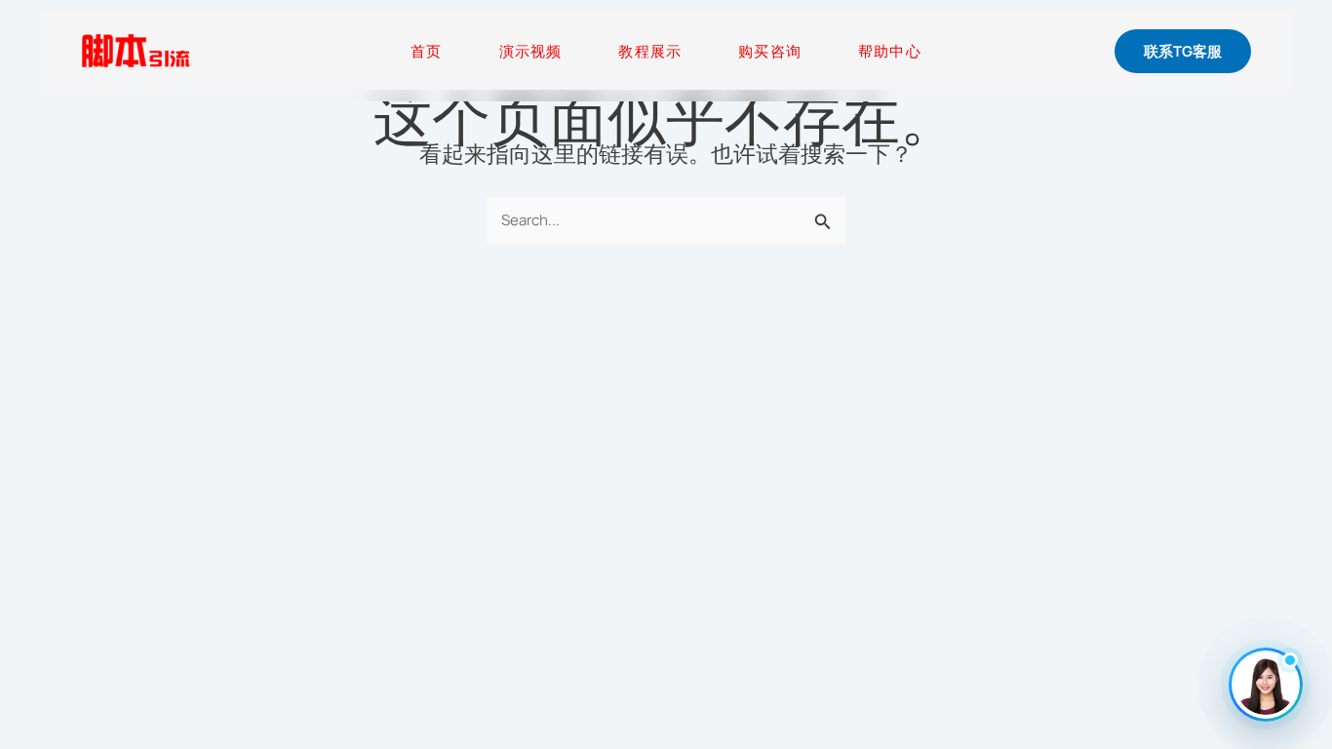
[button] (1183, 51)
